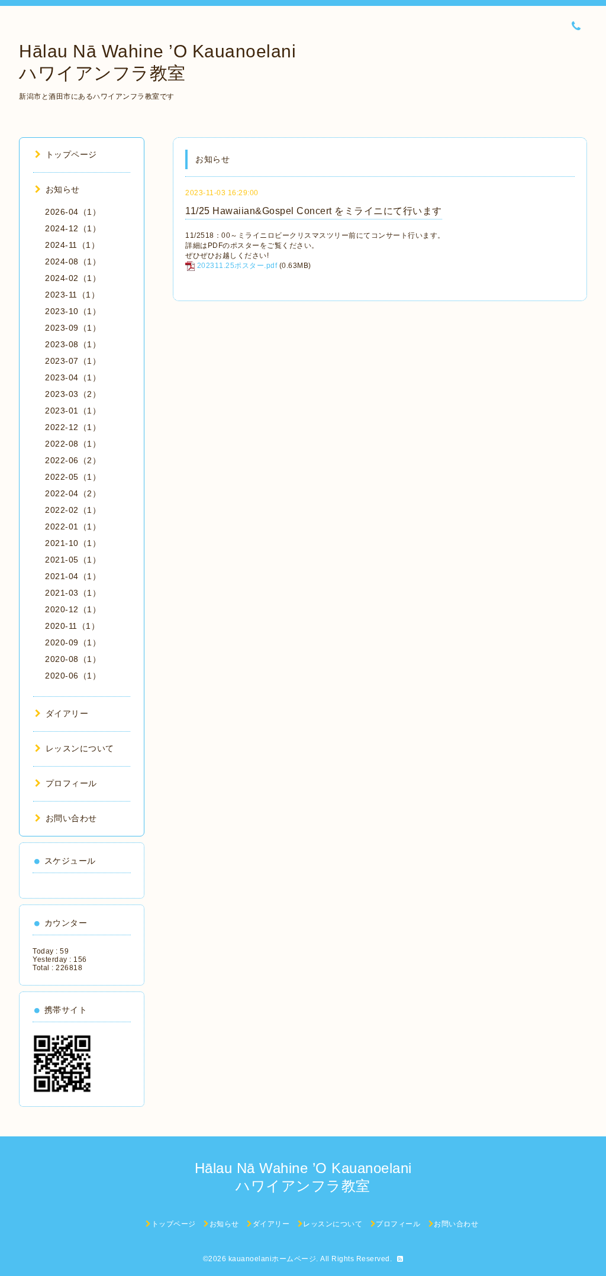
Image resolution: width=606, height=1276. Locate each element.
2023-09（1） (73, 327)
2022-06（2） (73, 460)
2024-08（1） (73, 261)
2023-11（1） (72, 294)
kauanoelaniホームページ (272, 1259)
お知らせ (63, 189)
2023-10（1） (73, 311)
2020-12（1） (73, 609)
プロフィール (71, 783)
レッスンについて (80, 748)
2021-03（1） (73, 592)
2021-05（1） (73, 559)
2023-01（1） (73, 410)
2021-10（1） (73, 543)
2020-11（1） (72, 626)
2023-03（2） (73, 394)
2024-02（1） (73, 278)
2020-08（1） (73, 659)
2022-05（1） (73, 477)
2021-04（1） (73, 576)
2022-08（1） (73, 443)
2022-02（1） (73, 510)
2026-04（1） (73, 212)
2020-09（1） (73, 642)
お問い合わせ (71, 818)
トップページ (71, 154)
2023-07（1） (73, 361)
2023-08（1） (73, 344)
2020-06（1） (73, 675)
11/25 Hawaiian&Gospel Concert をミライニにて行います (313, 211)
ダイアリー (67, 713)
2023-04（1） (73, 377)
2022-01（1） (73, 526)
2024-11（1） (72, 245)
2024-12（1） (73, 228)
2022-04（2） (73, 493)
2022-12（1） (73, 427)
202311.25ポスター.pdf (237, 265)
